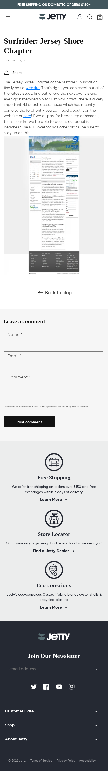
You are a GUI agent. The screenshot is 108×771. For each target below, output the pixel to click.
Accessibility (87, 760)
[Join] (96, 668)
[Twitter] (34, 687)
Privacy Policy (66, 760)
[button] (8, 17)
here (27, 116)
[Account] (80, 16)
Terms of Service (41, 760)
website (33, 88)
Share (17, 73)
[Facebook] (46, 687)
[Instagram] (72, 687)
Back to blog (58, 292)
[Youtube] (59, 687)
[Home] (52, 17)
